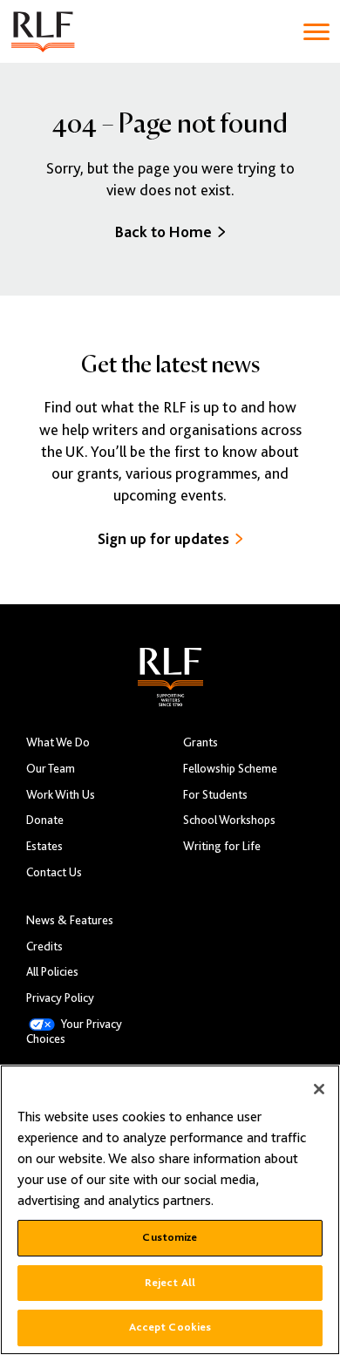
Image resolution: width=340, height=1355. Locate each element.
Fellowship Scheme (230, 768)
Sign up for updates (163, 538)
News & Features (69, 920)
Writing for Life (222, 846)
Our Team (50, 768)
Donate (45, 820)
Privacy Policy (60, 998)
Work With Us (60, 794)
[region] (170, 1210)
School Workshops (229, 820)
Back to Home (163, 232)
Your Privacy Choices (74, 1031)
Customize (169, 1237)
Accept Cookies (170, 1327)
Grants (200, 742)
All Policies (52, 971)
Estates (44, 846)
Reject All (170, 1283)
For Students (215, 794)
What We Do (58, 742)
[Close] (319, 1089)
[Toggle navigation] (316, 32)
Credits (44, 946)
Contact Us (54, 872)
